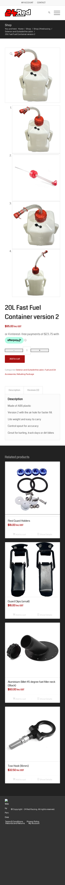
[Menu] (55, 13)
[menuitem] (27, 3)
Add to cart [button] (20, 534)
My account (27, 2)
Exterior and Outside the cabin (30, 370)
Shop (8, 25)
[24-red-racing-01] (27, 13)
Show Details (46, 534)
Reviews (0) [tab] (33, 390)
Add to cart (15, 358)
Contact (41, 2)
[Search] (47, 13)
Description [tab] (14, 390)
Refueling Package (25, 374)
